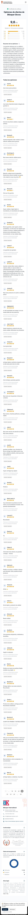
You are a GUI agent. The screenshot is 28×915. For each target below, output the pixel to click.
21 (22, 791)
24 (14, 794)
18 (12, 791)
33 (20, 794)
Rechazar (12, 909)
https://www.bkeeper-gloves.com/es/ (14, 821)
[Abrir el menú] (26, 2)
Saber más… (6, 893)
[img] (19, 44)
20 (18, 791)
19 (15, 791)
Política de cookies (7, 911)
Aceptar (5, 909)
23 (10, 794)
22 (7, 794)
